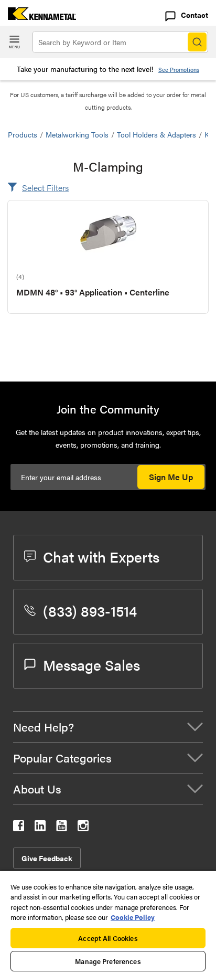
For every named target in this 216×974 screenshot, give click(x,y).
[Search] (197, 42)
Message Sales (91, 664)
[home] (38, 16)
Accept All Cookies (107, 938)
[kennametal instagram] (83, 828)
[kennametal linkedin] (40, 828)
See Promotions (178, 69)
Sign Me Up (171, 477)
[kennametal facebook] (18, 828)
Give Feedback (46, 858)
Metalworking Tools (77, 134)
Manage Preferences (108, 961)
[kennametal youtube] (61, 828)
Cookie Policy (133, 917)
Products (22, 134)
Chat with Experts (101, 556)
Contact (194, 14)
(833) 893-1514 (90, 610)
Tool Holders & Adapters (156, 134)
